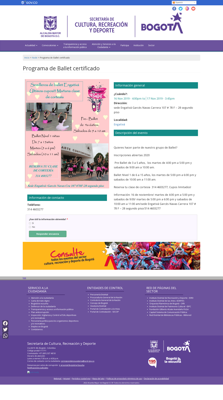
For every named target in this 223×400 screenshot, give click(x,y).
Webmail (58, 378)
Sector (151, 45)
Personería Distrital (99, 294)
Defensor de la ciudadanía (43, 306)
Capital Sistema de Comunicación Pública (168, 312)
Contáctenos (37, 329)
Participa (124, 45)
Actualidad (30, 45)
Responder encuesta (47, 233)
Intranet (66, 378)
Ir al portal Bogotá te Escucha (71, 365)
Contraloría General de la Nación (105, 300)
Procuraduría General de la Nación (106, 297)
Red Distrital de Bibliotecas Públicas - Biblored (170, 315)
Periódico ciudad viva (81, 378)
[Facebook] (5, 322)
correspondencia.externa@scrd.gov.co (77, 361)
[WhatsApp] (5, 335)
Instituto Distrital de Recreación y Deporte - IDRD (171, 297)
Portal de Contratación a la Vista (105, 308)
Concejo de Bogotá (99, 303)
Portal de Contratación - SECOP (104, 311)
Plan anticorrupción (40, 312)
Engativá (119, 124)
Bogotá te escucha (39, 303)
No (33, 226)
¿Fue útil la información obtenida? (48, 219)
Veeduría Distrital (98, 306)
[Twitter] (5, 329)
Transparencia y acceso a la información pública (75, 46)
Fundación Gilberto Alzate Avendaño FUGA (169, 309)
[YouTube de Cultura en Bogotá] (193, 8)
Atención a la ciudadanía (42, 297)
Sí (33, 223)
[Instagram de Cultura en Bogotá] (187, 8)
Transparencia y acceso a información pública (52, 309)
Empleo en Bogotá (39, 326)
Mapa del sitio (98, 378)
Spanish (179, 2)
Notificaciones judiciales (37, 368)
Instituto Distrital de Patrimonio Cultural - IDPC (170, 306)
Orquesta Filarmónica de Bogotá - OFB (167, 303)
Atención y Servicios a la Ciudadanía (104, 46)
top (24, 277)
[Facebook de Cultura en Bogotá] (174, 8)
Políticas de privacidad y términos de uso (124, 378)
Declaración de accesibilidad (156, 378)
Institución (138, 45)
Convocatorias (49, 45)
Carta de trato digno (40, 300)
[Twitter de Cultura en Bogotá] (181, 8)
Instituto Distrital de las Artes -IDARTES (167, 300)
